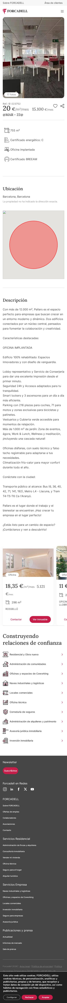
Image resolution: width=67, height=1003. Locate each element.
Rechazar (29, 997)
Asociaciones (9, 824)
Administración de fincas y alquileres (19, 845)
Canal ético (20, 971)
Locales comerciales (12, 903)
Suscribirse (10, 770)
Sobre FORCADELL (13, 2)
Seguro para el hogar (12, 870)
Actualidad (8, 937)
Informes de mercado (12, 943)
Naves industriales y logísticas (16, 891)
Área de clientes (53, 2)
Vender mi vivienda (11, 857)
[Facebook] (18, 790)
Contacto (7, 830)
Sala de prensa (9, 949)
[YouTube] (32, 790)
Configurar (12, 997)
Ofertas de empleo (11, 812)
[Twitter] (25, 790)
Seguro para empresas (13, 915)
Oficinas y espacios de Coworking (18, 897)
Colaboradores (9, 818)
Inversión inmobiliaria (12, 909)
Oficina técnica (9, 863)
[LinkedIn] (12, 790)
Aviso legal (25, 966)
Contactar (16, 619)
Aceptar (45, 997)
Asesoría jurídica (10, 922)
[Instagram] (5, 790)
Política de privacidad (42, 966)
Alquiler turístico (10, 876)
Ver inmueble (40, 619)
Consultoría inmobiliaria (14, 851)
